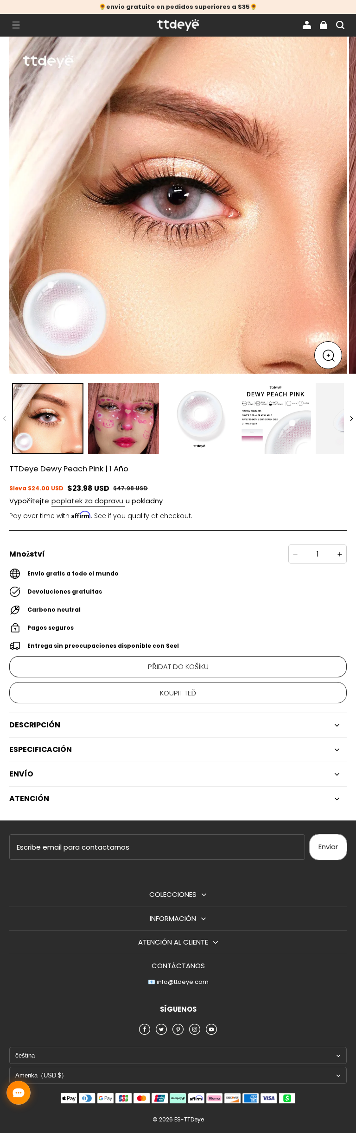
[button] (15, 25)
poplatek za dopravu (88, 501)
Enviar (328, 846)
